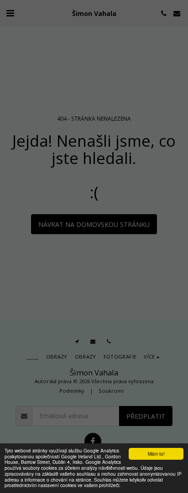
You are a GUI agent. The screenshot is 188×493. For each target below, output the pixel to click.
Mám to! (156, 453)
